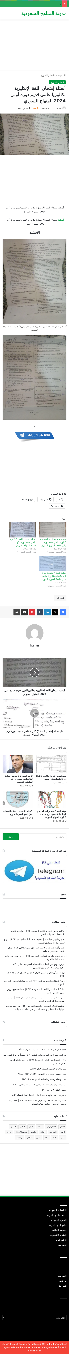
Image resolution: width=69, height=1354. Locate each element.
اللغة (63, 1132)
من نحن (63, 1281)
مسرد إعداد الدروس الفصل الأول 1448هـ (48, 1068)
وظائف (19, 1137)
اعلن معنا (62, 1245)
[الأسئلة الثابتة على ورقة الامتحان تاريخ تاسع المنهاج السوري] (18, 799)
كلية (54, 1137)
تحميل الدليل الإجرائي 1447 (54, 1090)
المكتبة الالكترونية (58, 1235)
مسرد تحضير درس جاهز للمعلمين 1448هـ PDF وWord (42, 1074)
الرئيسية (60, 75)
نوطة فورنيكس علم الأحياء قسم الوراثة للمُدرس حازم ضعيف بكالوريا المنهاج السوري (51, 814)
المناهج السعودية (59, 1220)
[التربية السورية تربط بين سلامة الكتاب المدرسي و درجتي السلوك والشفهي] (18, 764)
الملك (42, 1132)
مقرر (39, 1137)
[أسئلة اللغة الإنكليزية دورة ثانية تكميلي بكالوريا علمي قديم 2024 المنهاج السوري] (52, 563)
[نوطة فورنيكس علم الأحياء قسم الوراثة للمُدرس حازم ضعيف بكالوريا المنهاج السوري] (51, 799)
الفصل (13, 1126)
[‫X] (55, 612)
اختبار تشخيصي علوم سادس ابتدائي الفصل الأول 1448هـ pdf (39, 1095)
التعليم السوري (47, 75)
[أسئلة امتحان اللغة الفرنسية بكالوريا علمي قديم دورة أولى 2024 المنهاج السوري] (52, 529)
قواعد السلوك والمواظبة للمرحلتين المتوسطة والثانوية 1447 (39, 1084)
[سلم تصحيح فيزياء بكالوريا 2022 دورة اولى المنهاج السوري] (51, 764)
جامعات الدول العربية (57, 1215)
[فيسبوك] (63, 612)
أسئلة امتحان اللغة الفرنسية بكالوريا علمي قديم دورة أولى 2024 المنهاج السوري (53, 542)
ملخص (29, 1137)
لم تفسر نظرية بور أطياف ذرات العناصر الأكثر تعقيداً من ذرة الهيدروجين (34, 1054)
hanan (58, 108)
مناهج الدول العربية (58, 1225)
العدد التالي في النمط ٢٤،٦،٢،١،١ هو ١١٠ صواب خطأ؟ (42, 1049)
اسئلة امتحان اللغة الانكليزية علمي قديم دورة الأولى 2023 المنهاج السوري (23, 542)
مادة (46, 1137)
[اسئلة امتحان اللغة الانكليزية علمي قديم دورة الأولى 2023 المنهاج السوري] (22, 529)
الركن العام (61, 1240)
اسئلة (40, 1126)
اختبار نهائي (51, 1126)
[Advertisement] (34, 46)
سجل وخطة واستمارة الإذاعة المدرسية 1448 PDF (44, 1079)
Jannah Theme (9, 1344)
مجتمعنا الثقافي (59, 1230)
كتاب (63, 1137)
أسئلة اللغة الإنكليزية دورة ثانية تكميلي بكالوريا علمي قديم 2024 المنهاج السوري (53, 576)
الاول (31, 1126)
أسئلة (61, 219)
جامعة (33, 1132)
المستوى (52, 1132)
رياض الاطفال (21, 1132)
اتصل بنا (63, 1286)
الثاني (22, 1126)
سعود (9, 1132)
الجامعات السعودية (58, 1210)
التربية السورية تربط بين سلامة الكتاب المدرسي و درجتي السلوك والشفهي (19, 778)
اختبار (62, 1126)
